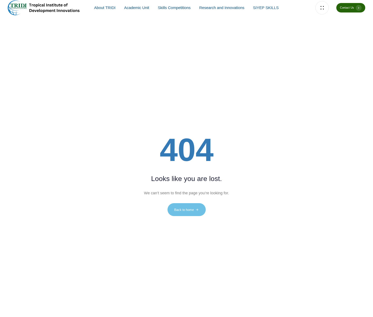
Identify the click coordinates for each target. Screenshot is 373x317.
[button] (323, 8)
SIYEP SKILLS (266, 8)
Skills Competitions (174, 8)
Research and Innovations (221, 8)
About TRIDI (104, 8)
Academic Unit (136, 8)
